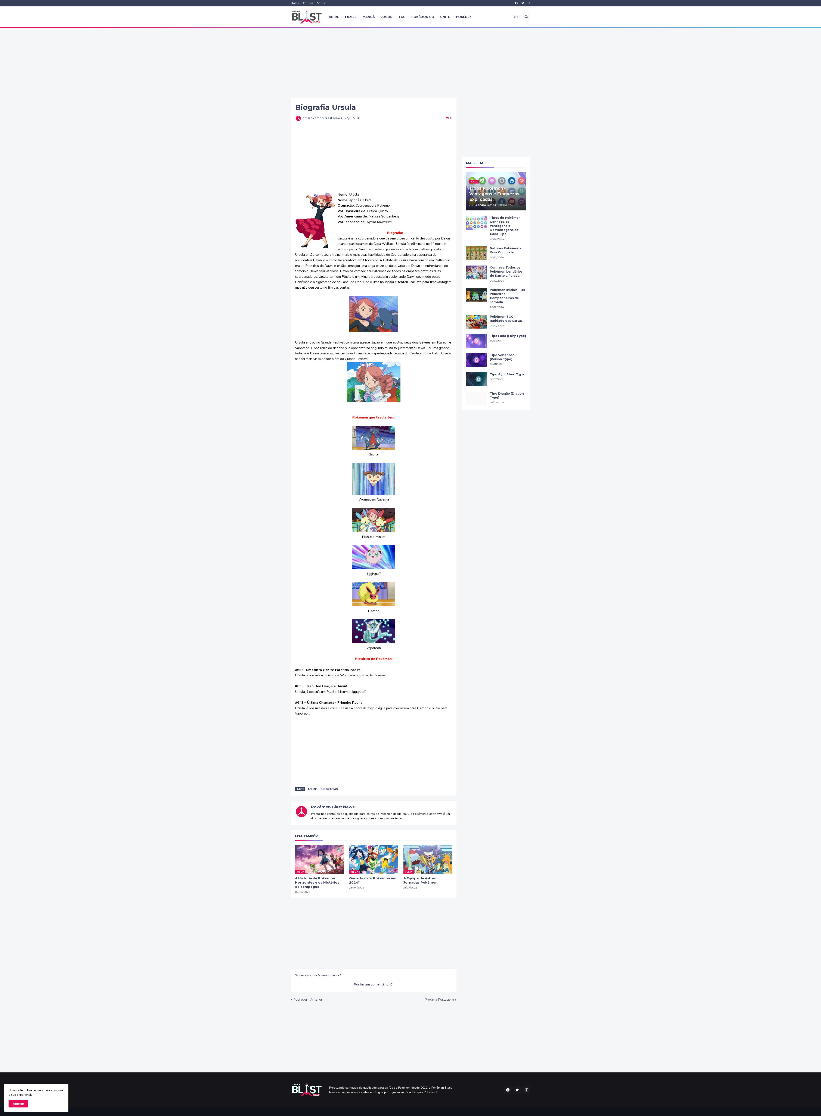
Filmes (351, 17)
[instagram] (529, 3)
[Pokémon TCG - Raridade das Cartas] (476, 322)
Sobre (321, 3)
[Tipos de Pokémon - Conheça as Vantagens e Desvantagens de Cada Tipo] (476, 223)
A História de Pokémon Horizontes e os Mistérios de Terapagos (317, 882)
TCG (401, 17)
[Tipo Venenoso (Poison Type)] (476, 360)
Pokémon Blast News (332, 807)
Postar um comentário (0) (373, 984)
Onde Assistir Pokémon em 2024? (372, 880)
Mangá (369, 17)
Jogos (386, 17)
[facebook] (516, 3)
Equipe (308, 3)
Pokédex (464, 17)
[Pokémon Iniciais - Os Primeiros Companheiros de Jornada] (476, 295)
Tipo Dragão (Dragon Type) (507, 395)
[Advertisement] (410, 63)
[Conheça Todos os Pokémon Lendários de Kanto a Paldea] (476, 272)
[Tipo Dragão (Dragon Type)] (476, 398)
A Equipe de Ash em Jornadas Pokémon (420, 880)
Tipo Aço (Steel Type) (508, 374)
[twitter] (522, 3)
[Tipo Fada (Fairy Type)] (476, 341)
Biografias (329, 789)
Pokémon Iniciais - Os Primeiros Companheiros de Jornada (507, 296)
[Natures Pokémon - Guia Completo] (476, 253)
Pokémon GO (422, 17)
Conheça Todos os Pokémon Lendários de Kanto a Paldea (506, 272)
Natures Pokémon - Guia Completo (505, 250)
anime (312, 789)
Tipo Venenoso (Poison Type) (502, 357)
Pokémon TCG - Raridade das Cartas (506, 319)
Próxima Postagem (439, 999)
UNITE (445, 17)
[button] (516, 17)
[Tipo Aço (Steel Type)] (476, 379)
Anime (334, 17)
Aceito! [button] (18, 1104)
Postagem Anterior (307, 999)
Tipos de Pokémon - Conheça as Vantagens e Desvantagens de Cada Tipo (506, 226)
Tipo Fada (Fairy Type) (508, 336)
